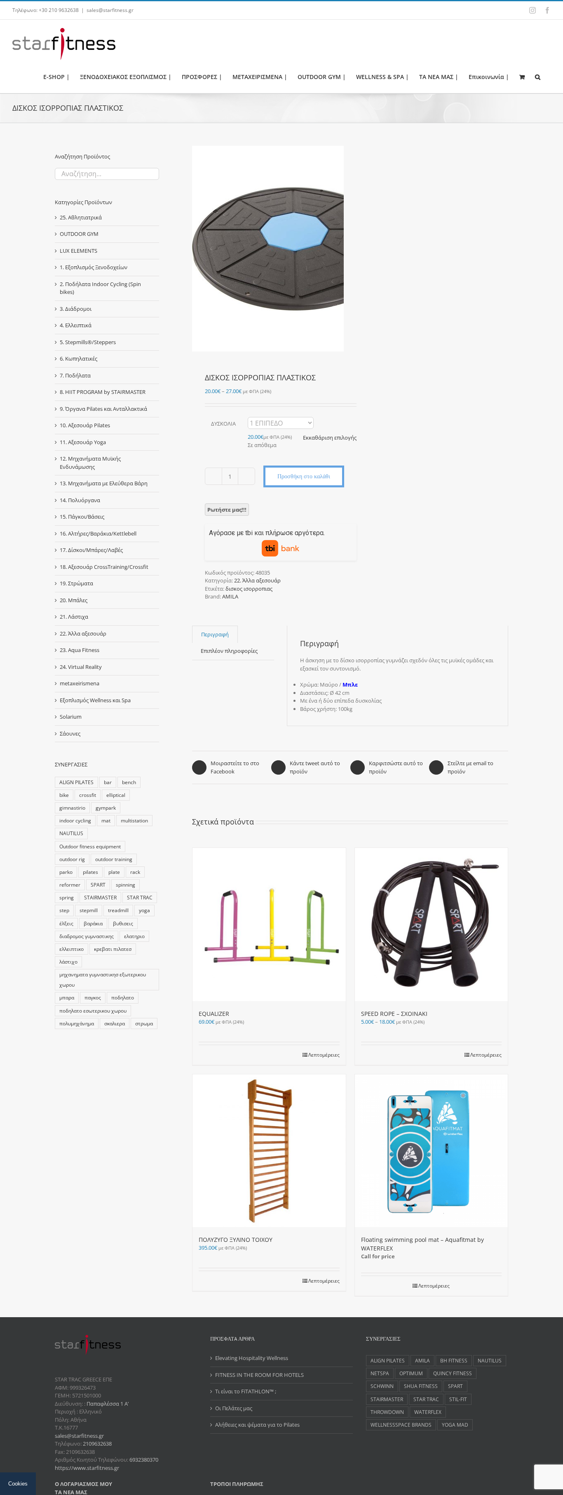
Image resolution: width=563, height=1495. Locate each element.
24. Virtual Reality (81, 667)
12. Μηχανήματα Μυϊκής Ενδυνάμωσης (90, 462)
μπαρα (66, 997)
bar (108, 782)
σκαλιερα (114, 1023)
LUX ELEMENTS (78, 250)
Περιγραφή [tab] (215, 634)
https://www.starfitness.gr (87, 1468)
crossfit (87, 795)
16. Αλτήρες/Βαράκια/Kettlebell (98, 533)
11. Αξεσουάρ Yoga (83, 442)
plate (114, 872)
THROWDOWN (387, 1412)
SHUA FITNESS (421, 1386)
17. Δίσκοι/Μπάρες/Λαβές (91, 550)
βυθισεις (123, 923)
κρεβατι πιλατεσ (112, 948)
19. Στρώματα (76, 583)
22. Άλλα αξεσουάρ (257, 580)
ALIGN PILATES (76, 782)
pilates (90, 872)
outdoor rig (72, 859)
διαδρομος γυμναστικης (86, 936)
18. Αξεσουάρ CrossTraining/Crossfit (104, 567)
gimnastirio (72, 807)
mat (105, 820)
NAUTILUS (71, 833)
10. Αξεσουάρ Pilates (85, 425)
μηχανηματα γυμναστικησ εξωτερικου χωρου (102, 979)
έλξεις (66, 923)
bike (64, 795)
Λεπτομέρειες (324, 1054)
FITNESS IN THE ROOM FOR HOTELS (259, 1375)
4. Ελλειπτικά (75, 325)
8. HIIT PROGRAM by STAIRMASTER (102, 392)
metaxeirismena (79, 683)
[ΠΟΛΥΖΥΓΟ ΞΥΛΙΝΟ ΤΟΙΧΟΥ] (269, 1150)
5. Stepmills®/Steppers (88, 342)
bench (129, 782)
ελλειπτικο (71, 948)
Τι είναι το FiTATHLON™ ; (245, 1391)
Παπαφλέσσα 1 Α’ (107, 1403)
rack (135, 872)
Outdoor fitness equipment (90, 846)
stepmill (89, 910)
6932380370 (143, 1459)
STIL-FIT (458, 1399)
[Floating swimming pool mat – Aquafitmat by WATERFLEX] (431, 1150)
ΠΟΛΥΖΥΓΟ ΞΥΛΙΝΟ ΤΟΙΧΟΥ (235, 1240)
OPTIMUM (411, 1373)
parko (66, 872)
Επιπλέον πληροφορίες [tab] (229, 650)
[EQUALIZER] (269, 924)
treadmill (118, 910)
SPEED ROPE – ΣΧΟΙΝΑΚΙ (394, 1014)
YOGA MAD (455, 1424)
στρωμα (144, 1023)
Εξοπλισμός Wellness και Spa (95, 700)
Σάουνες (70, 733)
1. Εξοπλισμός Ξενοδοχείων (93, 267)
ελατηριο (134, 936)
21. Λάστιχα (74, 616)
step (64, 910)
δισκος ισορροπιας (248, 588)
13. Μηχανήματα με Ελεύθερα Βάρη (104, 483)
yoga (144, 910)
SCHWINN (382, 1386)
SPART (98, 884)
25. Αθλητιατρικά (81, 217)
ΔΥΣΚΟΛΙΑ (223, 423)
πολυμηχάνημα (76, 1023)
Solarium (71, 716)
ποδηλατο (122, 997)
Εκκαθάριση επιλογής (330, 437)
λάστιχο (68, 961)
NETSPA (380, 1373)
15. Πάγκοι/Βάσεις (82, 516)
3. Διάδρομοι (75, 308)
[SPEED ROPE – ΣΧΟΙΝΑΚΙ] (431, 924)
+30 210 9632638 (59, 10)
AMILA (230, 596)
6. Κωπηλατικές (78, 358)
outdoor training (113, 859)
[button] (537, 76)
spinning (125, 884)
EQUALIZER (214, 1014)
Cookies (18, 1484)
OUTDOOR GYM (79, 234)
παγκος (92, 997)
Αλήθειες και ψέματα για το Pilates (257, 1424)
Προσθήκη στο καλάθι (303, 476)
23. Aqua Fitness (79, 650)
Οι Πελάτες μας (233, 1408)
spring (66, 897)
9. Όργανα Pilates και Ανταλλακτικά (103, 408)
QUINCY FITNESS (452, 1373)
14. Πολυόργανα (80, 500)
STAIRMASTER (100, 897)
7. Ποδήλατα (75, 375)
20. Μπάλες (73, 600)
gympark (106, 807)
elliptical (115, 795)
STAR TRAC (139, 897)
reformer (69, 884)
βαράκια (93, 923)
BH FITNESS (453, 1360)
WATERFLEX (427, 1412)
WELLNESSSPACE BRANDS (401, 1424)
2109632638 (97, 1443)
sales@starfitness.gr (110, 10)
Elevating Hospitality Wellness (251, 1358)
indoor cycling (75, 820)
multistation (134, 820)
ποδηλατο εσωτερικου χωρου (93, 1010)
